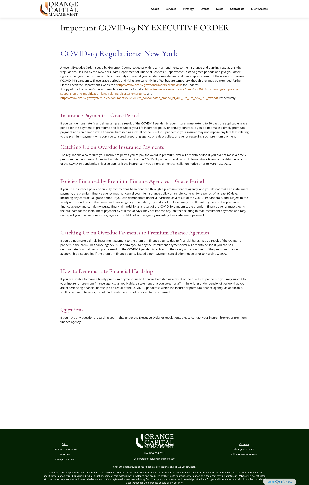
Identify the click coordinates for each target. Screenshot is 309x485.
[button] (155, 8)
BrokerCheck (188, 466)
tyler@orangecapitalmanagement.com (154, 458)
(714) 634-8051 (248, 449)
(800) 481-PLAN (249, 454)
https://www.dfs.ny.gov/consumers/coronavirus (149, 85)
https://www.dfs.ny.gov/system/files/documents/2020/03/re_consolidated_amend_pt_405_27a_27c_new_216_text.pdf (139, 98)
